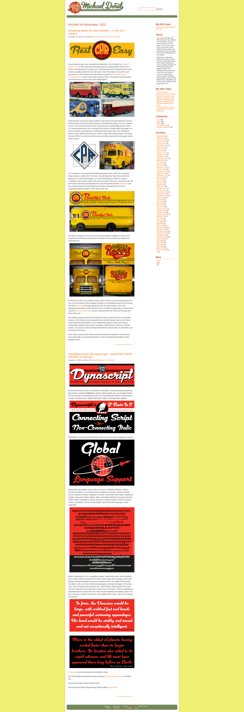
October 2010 (161, 194)
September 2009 (162, 214)
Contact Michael (162, 92)
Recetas (125, 706)
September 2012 (162, 158)
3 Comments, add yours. (124, 696)
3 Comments (110, 360)
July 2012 (160, 162)
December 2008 (162, 231)
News (108, 37)
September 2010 (162, 196)
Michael (96, 37)
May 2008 (160, 244)
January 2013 (161, 155)
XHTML (129, 708)
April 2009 (160, 223)
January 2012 (161, 169)
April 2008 (160, 246)
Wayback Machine (163, 127)
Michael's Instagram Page (165, 98)
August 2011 (161, 177)
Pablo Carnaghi (142, 706)
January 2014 (161, 143)
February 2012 (162, 168)
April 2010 (160, 205)
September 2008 (162, 237)
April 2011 (160, 184)
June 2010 (160, 201)
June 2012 (160, 164)
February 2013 (162, 153)
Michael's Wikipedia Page (165, 101)
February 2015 (162, 140)
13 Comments (115, 37)
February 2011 (162, 188)
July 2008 (160, 240)
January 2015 (161, 141)
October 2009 (161, 212)
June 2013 (160, 149)
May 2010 (160, 203)
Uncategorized (162, 125)
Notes (159, 123)
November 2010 (162, 192)
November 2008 (162, 233)
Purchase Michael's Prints (165, 107)
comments (116, 708)
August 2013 (161, 147)
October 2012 (161, 156)
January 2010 (161, 210)
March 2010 (161, 207)
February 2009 (162, 227)
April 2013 (160, 151)
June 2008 (160, 242)
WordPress (107, 706)
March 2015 (161, 138)
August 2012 (161, 160)
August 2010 (161, 197)
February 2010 (162, 209)
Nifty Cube (116, 706)
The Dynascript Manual (114, 676)
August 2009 (161, 216)
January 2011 (161, 190)
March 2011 (161, 186)
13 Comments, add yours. (123, 344)
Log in (159, 260)
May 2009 (160, 222)
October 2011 (161, 173)
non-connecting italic (83, 311)
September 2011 (162, 175)
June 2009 (160, 220)
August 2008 (161, 238)
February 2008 (162, 250)
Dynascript (123, 184)
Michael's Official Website (165, 100)
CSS (136, 708)
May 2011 (160, 183)
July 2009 (160, 218)
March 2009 (161, 225)
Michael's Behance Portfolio (166, 94)
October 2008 (161, 235)
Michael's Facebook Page (165, 96)
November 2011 (162, 171)
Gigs (103, 37)
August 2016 (161, 136)
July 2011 (160, 179)
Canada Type (112, 687)
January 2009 (161, 229)
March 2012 (161, 166)
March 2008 (161, 248)
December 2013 (162, 145)
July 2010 (160, 199)
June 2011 (160, 181)
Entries (108, 708)
